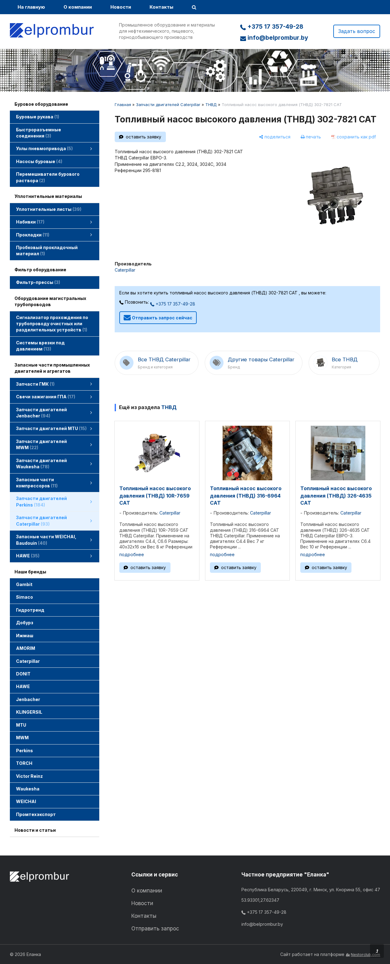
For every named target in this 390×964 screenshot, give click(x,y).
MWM (22, 737)
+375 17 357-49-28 (274, 26)
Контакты (161, 7)
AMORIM (25, 648)
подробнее (131, 554)
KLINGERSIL (29, 712)
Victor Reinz (29, 776)
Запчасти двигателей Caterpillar (168, 104)
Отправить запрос (155, 928)
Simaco (24, 597)
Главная (123, 104)
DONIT (23, 673)
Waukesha (27, 788)
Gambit (24, 584)
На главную (31, 7)
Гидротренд (30, 610)
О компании (78, 7)
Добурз (24, 622)
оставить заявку (143, 136)
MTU (21, 725)
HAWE (23, 686)
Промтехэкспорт (36, 814)
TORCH (24, 763)
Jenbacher (28, 699)
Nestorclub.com (365, 954)
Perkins (24, 750)
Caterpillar (28, 661)
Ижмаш (24, 635)
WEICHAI (26, 801)
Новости (120, 7)
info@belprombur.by (277, 37)
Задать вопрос (356, 31)
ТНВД (211, 104)
